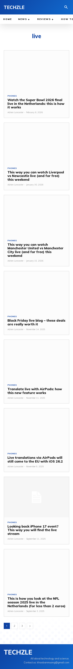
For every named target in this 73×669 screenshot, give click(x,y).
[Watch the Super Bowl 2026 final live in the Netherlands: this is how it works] (36, 71)
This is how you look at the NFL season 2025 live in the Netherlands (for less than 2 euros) (36, 602)
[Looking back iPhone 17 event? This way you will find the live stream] (36, 497)
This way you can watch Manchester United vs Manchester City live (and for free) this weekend (35, 250)
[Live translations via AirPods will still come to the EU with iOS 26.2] (36, 428)
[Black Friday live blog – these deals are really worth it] (36, 291)
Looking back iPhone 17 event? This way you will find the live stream (32, 530)
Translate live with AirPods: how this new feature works (34, 391)
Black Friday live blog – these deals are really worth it (36, 322)
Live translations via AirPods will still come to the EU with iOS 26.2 (35, 459)
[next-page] (30, 626)
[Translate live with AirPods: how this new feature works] (36, 360)
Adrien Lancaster (15, 112)
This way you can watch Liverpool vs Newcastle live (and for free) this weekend (35, 176)
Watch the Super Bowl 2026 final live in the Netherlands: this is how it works (35, 104)
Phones (12, 96)
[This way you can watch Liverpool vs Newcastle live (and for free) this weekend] (36, 143)
